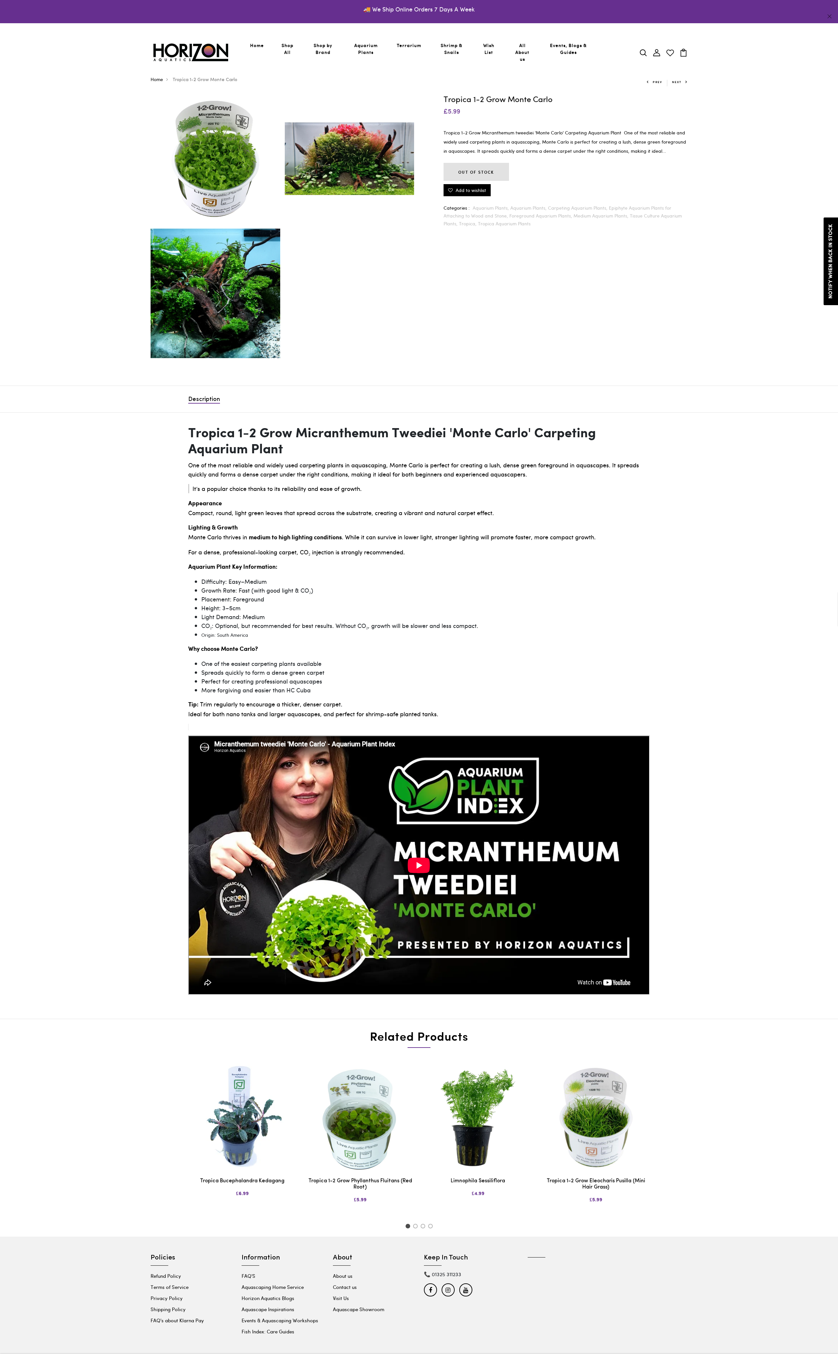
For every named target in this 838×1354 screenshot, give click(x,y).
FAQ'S (248, 1276)
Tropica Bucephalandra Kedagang (242, 1181)
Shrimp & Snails (452, 49)
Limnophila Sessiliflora (478, 1181)
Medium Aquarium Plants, (602, 216)
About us (343, 1276)
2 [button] (416, 1227)
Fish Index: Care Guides (268, 1331)
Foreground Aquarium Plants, (541, 216)
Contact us (345, 1287)
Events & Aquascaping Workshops (280, 1320)
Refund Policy (166, 1276)
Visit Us (341, 1298)
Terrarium (409, 45)
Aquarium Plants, (491, 208)
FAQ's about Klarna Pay (177, 1320)
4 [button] (431, 1227)
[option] (242, 1135)
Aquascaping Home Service (273, 1287)
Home (257, 45)
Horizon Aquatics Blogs (268, 1298)
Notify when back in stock (830, 261)
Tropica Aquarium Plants (504, 223)
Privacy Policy (167, 1298)
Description (204, 400)
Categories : (457, 208)
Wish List (488, 49)
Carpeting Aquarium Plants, (578, 208)
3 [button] (424, 1227)
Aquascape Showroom (358, 1309)
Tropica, (468, 223)
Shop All (287, 49)
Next (677, 82)
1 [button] (409, 1227)
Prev (657, 82)
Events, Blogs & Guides (568, 49)
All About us (522, 52)
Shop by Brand (323, 49)
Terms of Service (170, 1287)
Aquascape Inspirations (268, 1309)
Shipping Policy (168, 1309)
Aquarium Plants (366, 49)
